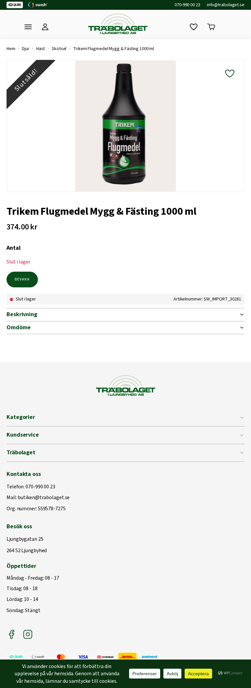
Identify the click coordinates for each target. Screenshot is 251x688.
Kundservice (23, 435)
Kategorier (21, 417)
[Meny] (28, 27)
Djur (25, 48)
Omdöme (18, 327)
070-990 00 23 (187, 5)
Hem (11, 48)
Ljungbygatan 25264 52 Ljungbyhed (27, 545)
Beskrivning (22, 314)
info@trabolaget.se (225, 5)
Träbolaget (21, 452)
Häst (40, 48)
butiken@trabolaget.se (44, 498)
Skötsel (59, 48)
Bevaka (22, 279)
